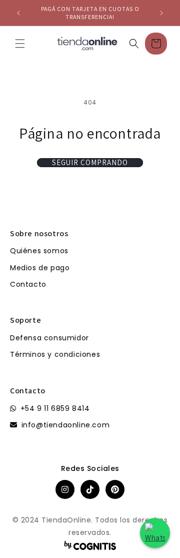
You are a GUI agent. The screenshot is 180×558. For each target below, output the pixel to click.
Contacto (28, 284)
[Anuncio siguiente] (161, 13)
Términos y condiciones (55, 354)
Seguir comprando (90, 162)
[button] (20, 44)
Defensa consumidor (49, 338)
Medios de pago (40, 268)
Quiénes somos (39, 251)
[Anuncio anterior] (19, 13)
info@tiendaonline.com (66, 425)
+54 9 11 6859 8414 (55, 408)
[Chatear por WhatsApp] (155, 533)
